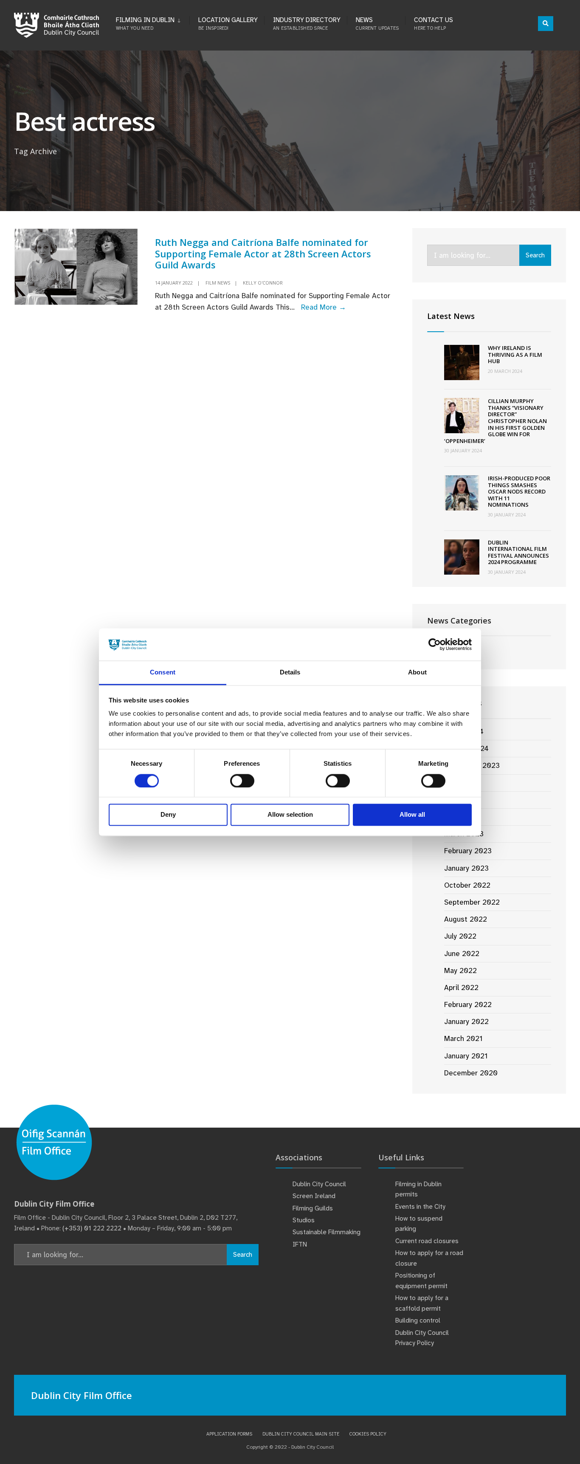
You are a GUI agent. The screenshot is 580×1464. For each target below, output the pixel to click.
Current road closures (427, 1241)
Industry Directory (307, 23)
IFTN (300, 1244)
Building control (417, 1320)
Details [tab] (290, 672)
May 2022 (460, 970)
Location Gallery (228, 23)
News (377, 23)
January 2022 (466, 1021)
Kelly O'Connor (263, 282)
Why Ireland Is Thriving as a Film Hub (515, 354)
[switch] (242, 780)
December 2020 (471, 1073)
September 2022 (472, 902)
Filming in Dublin (145, 23)
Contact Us (433, 23)
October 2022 (467, 885)
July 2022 (460, 936)
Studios (304, 1220)
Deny (168, 814)
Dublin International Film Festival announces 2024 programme (518, 552)
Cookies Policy (367, 1434)
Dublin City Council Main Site (300, 1434)
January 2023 (466, 868)
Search (535, 255)
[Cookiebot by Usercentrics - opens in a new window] (434, 644)
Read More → (323, 307)
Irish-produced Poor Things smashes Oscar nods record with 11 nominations (519, 491)
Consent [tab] (162, 672)
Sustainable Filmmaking (326, 1232)
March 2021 (463, 1038)
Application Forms (229, 1434)
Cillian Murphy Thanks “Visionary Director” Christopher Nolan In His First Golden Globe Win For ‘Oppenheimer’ (495, 421)
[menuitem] (152, 22)
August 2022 (465, 919)
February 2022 (468, 1004)
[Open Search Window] (545, 23)
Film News (218, 282)
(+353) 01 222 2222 (91, 1228)
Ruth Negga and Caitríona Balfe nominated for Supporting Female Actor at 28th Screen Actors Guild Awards (263, 253)
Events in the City (420, 1206)
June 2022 (461, 953)
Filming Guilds (313, 1208)
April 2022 (461, 987)
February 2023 (468, 850)
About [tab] (417, 672)
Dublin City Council (319, 1184)
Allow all (412, 814)
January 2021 (465, 1056)
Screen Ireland (314, 1196)
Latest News (451, 316)
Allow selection (290, 814)
